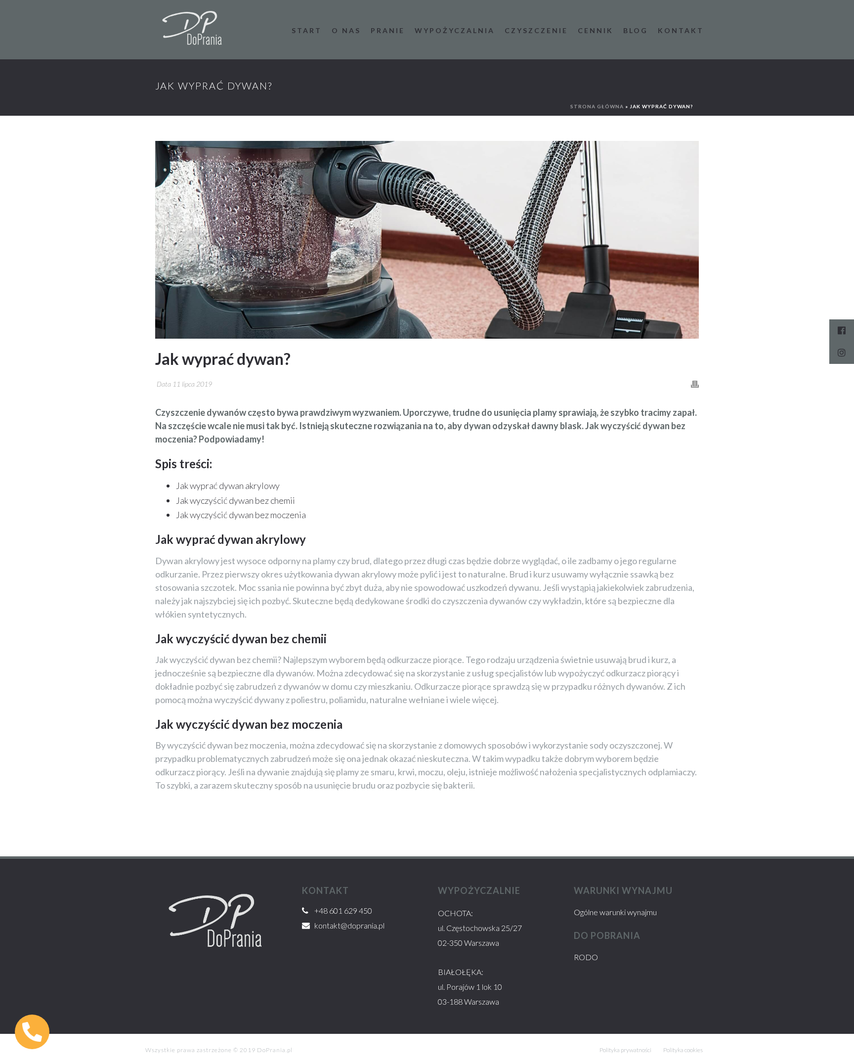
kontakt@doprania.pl (349, 925)
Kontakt (681, 30)
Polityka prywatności (625, 1050)
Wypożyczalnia (455, 30)
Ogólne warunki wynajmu (615, 912)
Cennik (595, 30)
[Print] (695, 383)
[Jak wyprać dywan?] (427, 240)
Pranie (388, 30)
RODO (586, 957)
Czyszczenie (536, 30)
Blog (635, 30)
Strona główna (597, 106)
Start (307, 30)
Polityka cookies (683, 1050)
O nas (346, 30)
